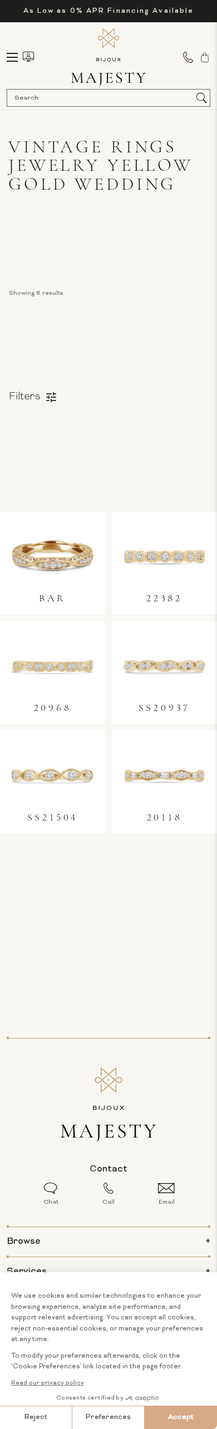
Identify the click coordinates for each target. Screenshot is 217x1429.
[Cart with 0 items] (204, 57)
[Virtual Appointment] (28, 57)
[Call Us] (188, 57)
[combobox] (103, 98)
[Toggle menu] (17, 57)
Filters (25, 396)
